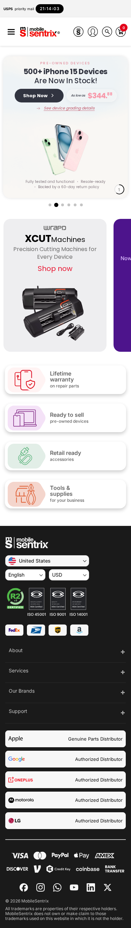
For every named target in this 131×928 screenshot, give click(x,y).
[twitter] (107, 886)
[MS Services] (78, 32)
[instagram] (40, 887)
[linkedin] (91, 887)
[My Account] (93, 32)
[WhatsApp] (57, 887)
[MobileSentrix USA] (40, 32)
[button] (11, 32)
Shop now (55, 268)
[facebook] (24, 887)
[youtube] (74, 887)
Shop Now (35, 95)
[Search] (107, 32)
